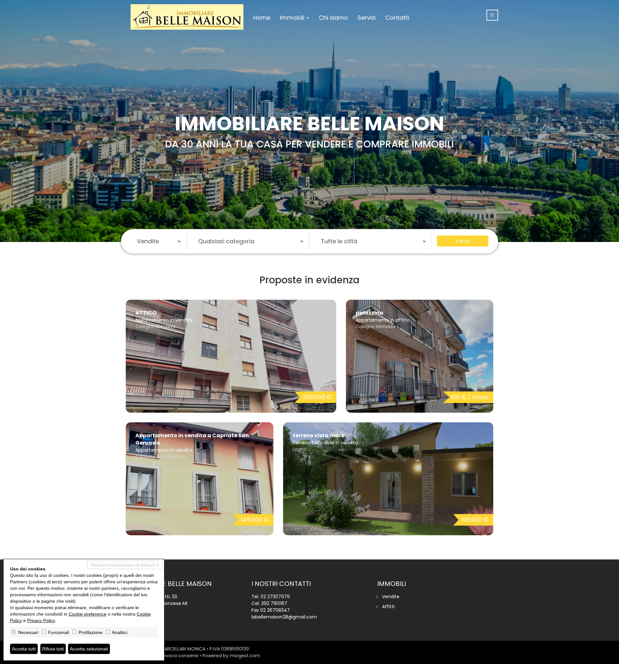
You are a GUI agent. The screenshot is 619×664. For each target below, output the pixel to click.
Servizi (367, 18)
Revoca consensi (179, 655)
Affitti (388, 606)
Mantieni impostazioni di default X (125, 565)
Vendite (390, 596)
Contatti (397, 18)
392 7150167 (274, 603)
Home (261, 18)
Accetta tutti (24, 648)
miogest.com (245, 655)
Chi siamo (333, 18)
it (492, 15)
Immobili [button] (293, 18)
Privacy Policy (41, 620)
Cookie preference (87, 614)
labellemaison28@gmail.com (284, 617)
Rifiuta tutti (53, 648)
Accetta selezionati (89, 648)
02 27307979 (275, 596)
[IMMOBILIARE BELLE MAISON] (187, 17)
